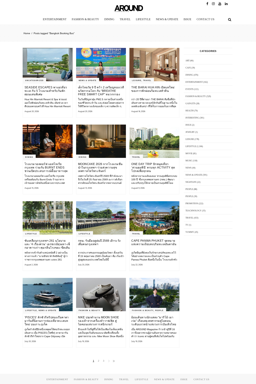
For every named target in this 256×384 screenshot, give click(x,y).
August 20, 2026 (32, 111)
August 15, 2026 (31, 188)
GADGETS (190, 103)
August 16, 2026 (138, 111)
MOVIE (188, 153)
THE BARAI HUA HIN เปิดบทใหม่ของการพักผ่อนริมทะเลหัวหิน (152, 89)
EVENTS (189, 89)
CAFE (188, 68)
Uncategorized (34, 80)
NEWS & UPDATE (87, 80)
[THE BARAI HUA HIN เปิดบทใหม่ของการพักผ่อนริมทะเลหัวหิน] (154, 64)
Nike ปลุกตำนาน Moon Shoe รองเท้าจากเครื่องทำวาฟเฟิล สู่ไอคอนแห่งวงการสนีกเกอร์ (98, 321)
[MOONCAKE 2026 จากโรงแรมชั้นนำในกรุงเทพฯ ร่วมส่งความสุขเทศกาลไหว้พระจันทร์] (101, 141)
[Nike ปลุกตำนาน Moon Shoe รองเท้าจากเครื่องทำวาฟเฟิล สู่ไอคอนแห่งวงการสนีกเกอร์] (101, 294)
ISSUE (188, 125)
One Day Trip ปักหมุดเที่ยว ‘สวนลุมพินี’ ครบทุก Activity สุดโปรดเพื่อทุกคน (153, 167)
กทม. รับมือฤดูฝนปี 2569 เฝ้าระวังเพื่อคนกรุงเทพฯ (99, 242)
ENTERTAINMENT (194, 82)
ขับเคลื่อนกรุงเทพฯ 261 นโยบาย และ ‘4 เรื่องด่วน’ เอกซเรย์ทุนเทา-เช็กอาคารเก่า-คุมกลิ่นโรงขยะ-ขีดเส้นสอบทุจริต (47, 244)
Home (27, 33)
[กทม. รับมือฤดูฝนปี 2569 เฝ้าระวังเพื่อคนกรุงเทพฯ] (101, 218)
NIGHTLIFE (190, 182)
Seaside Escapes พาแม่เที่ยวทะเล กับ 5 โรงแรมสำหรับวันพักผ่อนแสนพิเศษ (46, 91)
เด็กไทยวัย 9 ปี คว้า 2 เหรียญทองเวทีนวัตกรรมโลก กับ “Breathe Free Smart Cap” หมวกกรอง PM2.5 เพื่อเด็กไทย (101, 91)
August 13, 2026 (85, 188)
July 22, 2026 (137, 264)
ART (187, 60)
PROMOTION (191, 203)
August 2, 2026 (31, 264)
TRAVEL (147, 80)
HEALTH (189, 110)
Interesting (192, 118)
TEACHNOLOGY (193, 210)
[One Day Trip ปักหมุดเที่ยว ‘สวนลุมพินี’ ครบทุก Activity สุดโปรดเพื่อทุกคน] (154, 141)
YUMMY (189, 232)
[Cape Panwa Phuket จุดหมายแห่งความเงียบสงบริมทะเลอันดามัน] (154, 218)
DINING (29, 157)
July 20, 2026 (30, 341)
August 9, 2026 (138, 188)
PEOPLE (159, 310)
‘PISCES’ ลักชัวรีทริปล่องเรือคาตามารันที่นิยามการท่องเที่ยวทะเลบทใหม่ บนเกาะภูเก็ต (47, 321)
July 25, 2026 (83, 264)
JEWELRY (190, 132)
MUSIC (188, 160)
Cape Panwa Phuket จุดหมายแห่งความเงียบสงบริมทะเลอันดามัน (153, 242)
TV (186, 225)
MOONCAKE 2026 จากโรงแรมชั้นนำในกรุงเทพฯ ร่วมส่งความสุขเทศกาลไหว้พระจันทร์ (100, 167)
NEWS (188, 168)
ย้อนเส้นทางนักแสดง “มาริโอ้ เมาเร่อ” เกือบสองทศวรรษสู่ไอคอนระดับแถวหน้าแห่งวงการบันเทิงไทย (153, 321)
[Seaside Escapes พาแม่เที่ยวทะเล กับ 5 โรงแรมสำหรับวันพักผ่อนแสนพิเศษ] (48, 64)
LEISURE (136, 80)
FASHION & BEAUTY (89, 310)
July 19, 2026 (83, 341)
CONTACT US (201, 379)
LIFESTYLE (31, 234)
